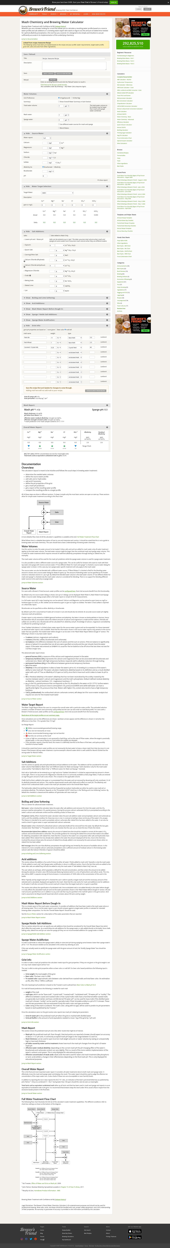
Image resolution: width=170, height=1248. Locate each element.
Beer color (61, 330)
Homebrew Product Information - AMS (47, 1190)
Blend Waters (64, 128)
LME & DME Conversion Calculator (127, 106)
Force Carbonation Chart (124, 138)
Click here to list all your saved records (54, 85)
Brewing (119, 274)
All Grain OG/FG (121, 114)
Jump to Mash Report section (31, 1063)
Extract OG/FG (121, 127)
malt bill (69, 330)
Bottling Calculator (122, 130)
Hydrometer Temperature (124, 82)
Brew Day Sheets (67, 1233)
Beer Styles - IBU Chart (123, 248)
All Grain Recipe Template (124, 218)
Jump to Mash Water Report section (34, 917)
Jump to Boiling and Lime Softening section (36, 853)
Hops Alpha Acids (122, 240)
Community (33, 14)
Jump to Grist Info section (30, 1022)
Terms (86, 1246)
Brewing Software (122, 276)
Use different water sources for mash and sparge (76, 124)
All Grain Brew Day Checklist (125, 220)
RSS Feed (91, 1246)
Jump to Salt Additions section (32, 796)
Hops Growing (121, 287)
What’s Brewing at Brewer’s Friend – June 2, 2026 (131, 194)
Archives (119, 311)
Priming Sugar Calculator (124, 133)
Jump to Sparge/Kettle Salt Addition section (36, 934)
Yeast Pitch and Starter (123, 95)
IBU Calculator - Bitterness (124, 85)
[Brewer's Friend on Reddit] (35, 1239)
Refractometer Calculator (124, 98)
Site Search (87, 1230)
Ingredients (120, 290)
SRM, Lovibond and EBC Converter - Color (129, 90)
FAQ (41, 1240)
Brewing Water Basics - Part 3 (125, 63)
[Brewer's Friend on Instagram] (22, 1239)
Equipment (120, 282)
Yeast (118, 161)
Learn (85, 14)
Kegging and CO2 (122, 292)
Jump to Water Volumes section (32, 582)
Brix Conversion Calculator (125, 101)
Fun (118, 284)
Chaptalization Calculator (124, 103)
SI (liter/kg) (76, 98)
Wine (118, 303)
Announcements (122, 266)
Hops (118, 158)
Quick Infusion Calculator (124, 125)
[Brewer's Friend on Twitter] (31, 1239)
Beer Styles (120, 166)
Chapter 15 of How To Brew (70, 1187)
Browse (63, 14)
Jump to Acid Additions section (32, 897)
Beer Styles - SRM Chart (124, 254)
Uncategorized (121, 300)
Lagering (119, 295)
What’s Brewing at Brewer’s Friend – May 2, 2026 (131, 201)
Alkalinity (57, 167)
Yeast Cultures (121, 306)
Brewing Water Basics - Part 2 (125, 61)
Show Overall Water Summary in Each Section (75, 102)
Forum (42, 1236)
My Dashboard (66, 1240)
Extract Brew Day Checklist (125, 231)
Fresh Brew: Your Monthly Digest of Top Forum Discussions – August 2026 (131, 176)
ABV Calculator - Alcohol (124, 79)
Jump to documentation (30, 39)
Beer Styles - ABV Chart (123, 246)
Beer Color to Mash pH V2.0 (86, 985)
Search (53, 14)
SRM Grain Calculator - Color (125, 87)
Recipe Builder (66, 1230)
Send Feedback (79, 1246)
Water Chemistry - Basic (124, 117)
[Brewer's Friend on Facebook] (26, 1239)
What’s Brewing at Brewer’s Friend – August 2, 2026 (132, 180)
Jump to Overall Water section (32, 1093)
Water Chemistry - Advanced (125, 119)
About (108, 1233)
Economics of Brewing (123, 279)
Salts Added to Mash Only (59, 235)
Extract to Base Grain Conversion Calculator (130, 109)
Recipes (119, 298)
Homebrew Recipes (122, 153)
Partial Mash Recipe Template (125, 223)
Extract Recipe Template (124, 228)
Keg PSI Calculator (122, 135)
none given (51, 330)
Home (42, 1230)
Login (139, 9)
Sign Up (113, 2)
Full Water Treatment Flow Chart (88, 537)
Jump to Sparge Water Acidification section (36, 954)
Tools (44, 14)
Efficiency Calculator (123, 122)
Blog (41, 1233)
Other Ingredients (122, 163)
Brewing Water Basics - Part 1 (125, 58)
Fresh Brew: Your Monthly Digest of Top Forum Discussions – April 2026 (131, 207)
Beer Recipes (87, 1233)
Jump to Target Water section (31, 756)
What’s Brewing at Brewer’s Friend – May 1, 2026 (131, 204)
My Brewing (75, 14)
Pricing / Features (111, 1236)
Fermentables (121, 155)
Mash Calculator (122, 111)
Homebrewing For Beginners (125, 56)
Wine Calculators (122, 143)
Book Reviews (121, 271)
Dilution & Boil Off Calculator (125, 93)
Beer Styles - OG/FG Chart (124, 251)
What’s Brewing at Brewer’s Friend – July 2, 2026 (131, 187)
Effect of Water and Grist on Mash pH (44, 1183)
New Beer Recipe (98, 14)
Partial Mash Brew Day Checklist (126, 226)
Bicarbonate (48, 167)
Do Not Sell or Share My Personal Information (107, 1246)
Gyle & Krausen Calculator (124, 141)
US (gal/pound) (65, 98)
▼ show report (102, 180)
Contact (108, 1230)
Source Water (31, 914)
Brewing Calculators (68, 1236)
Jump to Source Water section (32, 699)
